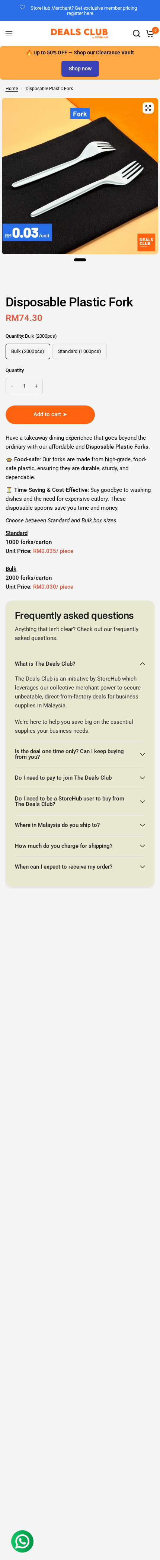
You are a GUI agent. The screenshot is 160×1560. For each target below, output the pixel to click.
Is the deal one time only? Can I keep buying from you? (69, 754)
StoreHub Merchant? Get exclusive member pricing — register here (86, 10)
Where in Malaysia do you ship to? (57, 825)
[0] (148, 33)
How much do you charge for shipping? (63, 846)
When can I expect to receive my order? (63, 866)
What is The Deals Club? (45, 663)
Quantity (15, 370)
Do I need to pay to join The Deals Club (63, 777)
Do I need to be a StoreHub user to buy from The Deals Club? (69, 801)
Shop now (80, 68)
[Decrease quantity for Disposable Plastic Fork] (12, 386)
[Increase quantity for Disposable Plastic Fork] (36, 386)
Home (12, 88)
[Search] (136, 33)
